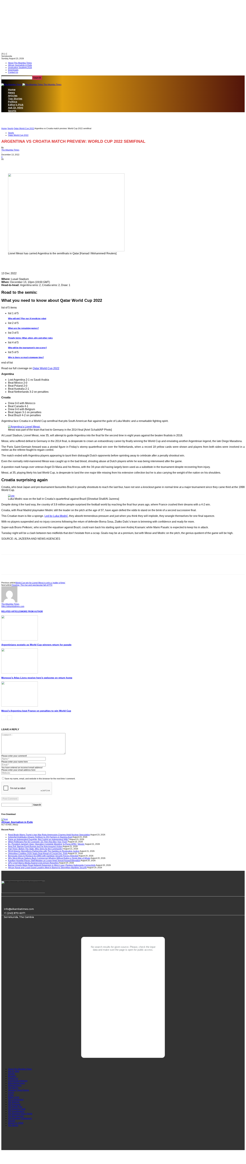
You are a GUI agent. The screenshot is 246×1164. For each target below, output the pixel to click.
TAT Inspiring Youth (16, 1109)
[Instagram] (20, 930)
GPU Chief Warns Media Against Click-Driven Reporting (33, 863)
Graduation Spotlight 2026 (20, 67)
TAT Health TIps (15, 1106)
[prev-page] (3, 717)
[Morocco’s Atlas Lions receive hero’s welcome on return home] (19, 673)
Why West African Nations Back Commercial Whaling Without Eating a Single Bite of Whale (49, 858)
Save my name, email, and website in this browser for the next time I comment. (40, 779)
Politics (12, 101)
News (11, 92)
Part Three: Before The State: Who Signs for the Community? (35, 849)
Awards (11, 1074)
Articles (12, 95)
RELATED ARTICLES (11, 611)
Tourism (11, 1121)
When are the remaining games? (23, 328)
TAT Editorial (13, 1102)
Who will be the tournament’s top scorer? (27, 348)
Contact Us (13, 72)
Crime (11, 1095)
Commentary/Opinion (17, 1081)
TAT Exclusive (14, 1104)
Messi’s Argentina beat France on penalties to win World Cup (36, 710)
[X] (18, 164)
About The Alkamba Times (20, 63)
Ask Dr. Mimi (15, 107)
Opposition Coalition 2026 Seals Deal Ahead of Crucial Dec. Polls (38, 853)
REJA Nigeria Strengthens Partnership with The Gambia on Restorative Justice (43, 851)
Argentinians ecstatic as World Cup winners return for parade (36, 644)
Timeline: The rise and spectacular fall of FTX (32, 585)
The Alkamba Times (10, 150)
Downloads (13, 70)
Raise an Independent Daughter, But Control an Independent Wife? (38, 839)
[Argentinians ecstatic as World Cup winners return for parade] (19, 640)
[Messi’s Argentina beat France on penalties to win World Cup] (19, 706)
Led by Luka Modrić (56, 515)
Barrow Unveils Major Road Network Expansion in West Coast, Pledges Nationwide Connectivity (52, 865)
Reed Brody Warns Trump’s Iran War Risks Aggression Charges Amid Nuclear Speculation (49, 835)
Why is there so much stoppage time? (26, 357)
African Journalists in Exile (20, 65)
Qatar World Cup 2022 (24, 128)
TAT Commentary (16, 1099)
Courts (11, 1092)
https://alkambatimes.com (12, 606)
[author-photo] (9, 602)
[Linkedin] (30, 164)
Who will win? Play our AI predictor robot (27, 318)
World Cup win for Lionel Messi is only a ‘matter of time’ (40, 583)
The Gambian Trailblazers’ (20, 1118)
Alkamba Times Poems (18, 1090)
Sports (12, 110)
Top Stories (15, 98)
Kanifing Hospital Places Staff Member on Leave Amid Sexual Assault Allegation (44, 860)
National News (14, 1085)
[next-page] (9, 717)
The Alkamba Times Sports (20, 1114)
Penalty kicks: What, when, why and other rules (30, 338)
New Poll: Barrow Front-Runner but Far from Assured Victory (35, 846)
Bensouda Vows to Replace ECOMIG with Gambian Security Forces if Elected (43, 856)
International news (16, 1083)
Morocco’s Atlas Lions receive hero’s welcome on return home (36, 677)
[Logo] (11, 84)
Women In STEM (15, 1123)
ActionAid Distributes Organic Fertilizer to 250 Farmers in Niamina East (40, 837)
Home (11, 89)
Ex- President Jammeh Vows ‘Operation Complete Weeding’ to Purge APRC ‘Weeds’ (46, 844)
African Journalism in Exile (17, 822)
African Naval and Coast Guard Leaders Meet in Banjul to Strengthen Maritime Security (47, 867)
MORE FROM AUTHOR (32, 611)
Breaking (12, 1076)
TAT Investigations (16, 1111)
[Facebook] (6, 164)
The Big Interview (16, 1116)
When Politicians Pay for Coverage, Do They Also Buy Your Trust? (38, 842)
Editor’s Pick (15, 104)
